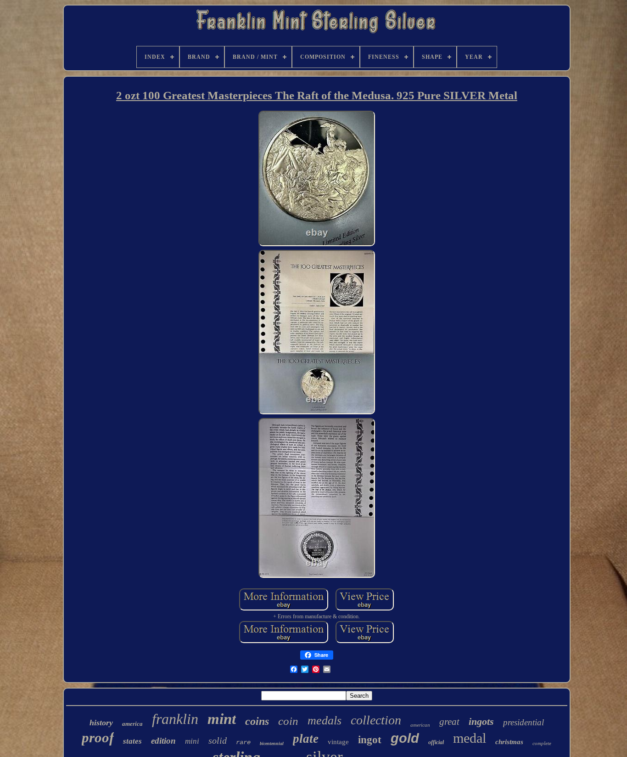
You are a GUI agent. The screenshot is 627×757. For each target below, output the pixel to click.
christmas (509, 742)
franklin (175, 719)
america (132, 723)
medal (469, 738)
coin (288, 721)
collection (376, 720)
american (420, 725)
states (132, 741)
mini (192, 741)
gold (405, 738)
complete (541, 743)
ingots (481, 721)
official (436, 742)
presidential (523, 722)
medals (324, 720)
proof (98, 737)
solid (217, 740)
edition (163, 741)
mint (221, 719)
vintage (338, 742)
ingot (369, 740)
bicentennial (272, 743)
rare (243, 742)
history (101, 722)
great (449, 721)
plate (306, 739)
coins (257, 721)
